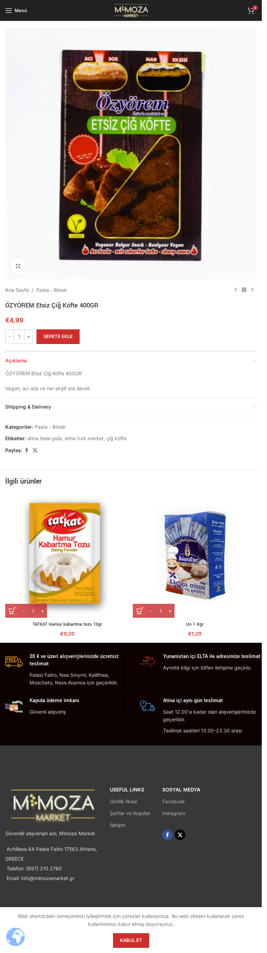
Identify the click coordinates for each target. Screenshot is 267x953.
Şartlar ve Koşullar (130, 813)
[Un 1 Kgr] (195, 556)
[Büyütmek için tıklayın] (18, 266)
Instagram (173, 813)
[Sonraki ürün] (252, 290)
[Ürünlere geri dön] (244, 290)
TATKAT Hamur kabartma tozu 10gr (67, 624)
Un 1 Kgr (194, 624)
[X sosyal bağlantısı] (35, 450)
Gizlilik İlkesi (123, 801)
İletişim (118, 825)
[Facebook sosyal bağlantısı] (26, 450)
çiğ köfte (116, 438)
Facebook (173, 801)
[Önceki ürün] (236, 290)
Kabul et (131, 940)
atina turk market (84, 438)
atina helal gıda (44, 438)
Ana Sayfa (17, 290)
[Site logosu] (131, 10)
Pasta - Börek (51, 290)
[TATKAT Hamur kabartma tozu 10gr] (67, 556)
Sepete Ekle (58, 336)
